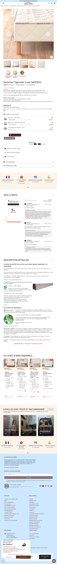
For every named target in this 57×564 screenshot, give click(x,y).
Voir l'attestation (13, 204)
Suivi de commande (34, 533)
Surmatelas (32, 509)
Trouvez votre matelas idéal (11, 499)
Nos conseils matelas (9, 507)
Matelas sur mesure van (35, 527)
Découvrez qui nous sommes (11, 467)
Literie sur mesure (33, 515)
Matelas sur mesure (34, 505)
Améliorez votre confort (11, 114)
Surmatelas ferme (33, 528)
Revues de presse (8, 517)
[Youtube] (43, 486)
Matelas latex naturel (34, 522)
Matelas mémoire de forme (35, 520)
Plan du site (7, 518)
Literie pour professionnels (10, 520)
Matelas (31, 499)
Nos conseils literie (8, 502)
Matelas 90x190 (33, 518)
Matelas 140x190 (33, 517)
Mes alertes (32, 538)
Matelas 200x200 (33, 523)
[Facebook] (40, 486)
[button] (49, 3)
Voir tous (50, 409)
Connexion (31, 535)
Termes (19, 484)
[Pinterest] (46, 486)
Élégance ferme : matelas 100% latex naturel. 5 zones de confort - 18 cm (34, 374)
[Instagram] (48, 486)
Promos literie (32, 507)
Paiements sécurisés (9, 515)
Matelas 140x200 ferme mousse (47, 373)
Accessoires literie (33, 504)
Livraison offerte (8, 512)
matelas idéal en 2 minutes (30, 1)
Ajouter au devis (9, 138)
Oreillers (31, 510)
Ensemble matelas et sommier (36, 514)
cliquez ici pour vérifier (42, 547)
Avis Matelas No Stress (9, 505)
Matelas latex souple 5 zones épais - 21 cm (21, 373)
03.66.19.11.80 (10, 540)
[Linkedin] (51, 486)
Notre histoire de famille (10, 509)
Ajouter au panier (15, 135)
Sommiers (31, 502)
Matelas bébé (32, 500)
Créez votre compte (34, 537)
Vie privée (13, 484)
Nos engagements (8, 510)
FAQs (5, 500)
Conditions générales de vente (11, 514)
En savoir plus (8, 182)
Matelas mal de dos (34, 525)
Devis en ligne (7, 504)
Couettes (31, 512)
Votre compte (33, 530)
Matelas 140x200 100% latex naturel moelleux (9, 374)
